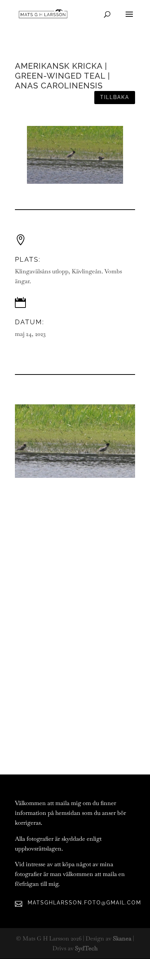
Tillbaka (114, 97)
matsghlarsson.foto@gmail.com (84, 902)
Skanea (122, 938)
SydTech (86, 948)
